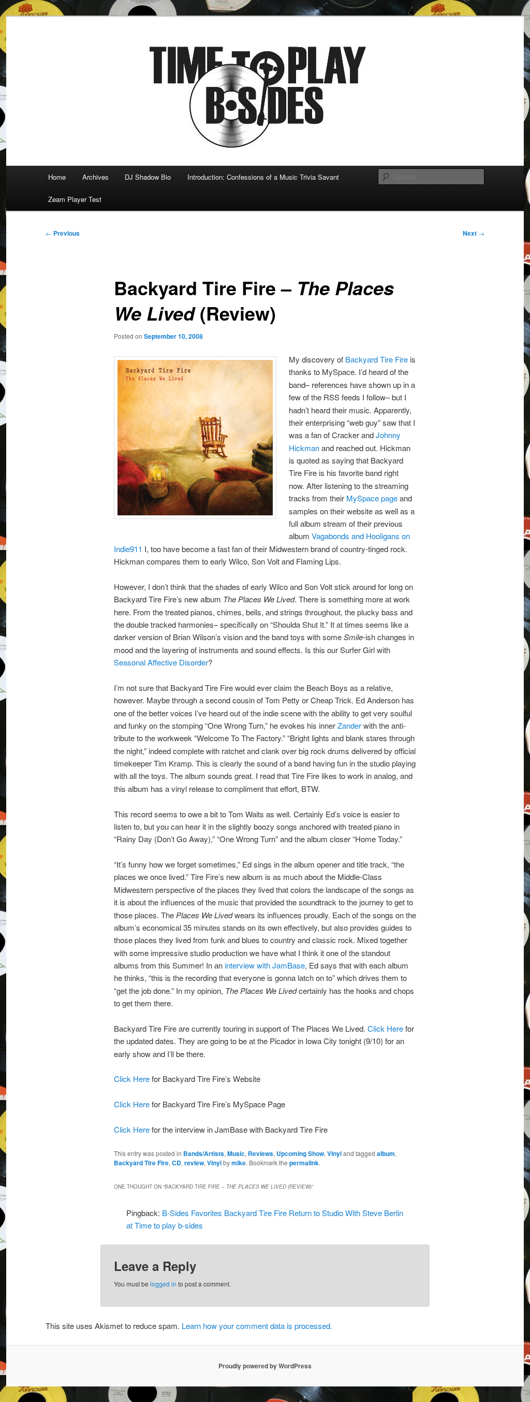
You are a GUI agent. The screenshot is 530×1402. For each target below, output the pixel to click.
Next (473, 233)
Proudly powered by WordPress (265, 1365)
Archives (95, 177)
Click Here (385, 1028)
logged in (163, 1283)
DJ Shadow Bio (148, 177)
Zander (349, 725)
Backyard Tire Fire (376, 359)
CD (176, 1162)
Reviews (260, 1153)
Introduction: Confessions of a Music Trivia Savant (263, 177)
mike (238, 1162)
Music (236, 1153)
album (386, 1153)
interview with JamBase (265, 965)
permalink (304, 1162)
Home (57, 177)
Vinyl (334, 1153)
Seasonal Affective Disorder (161, 662)
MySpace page (372, 498)
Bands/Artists (203, 1153)
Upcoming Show (300, 1153)
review (194, 1162)
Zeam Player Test (74, 199)
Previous (63, 233)
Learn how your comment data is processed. (257, 1325)
